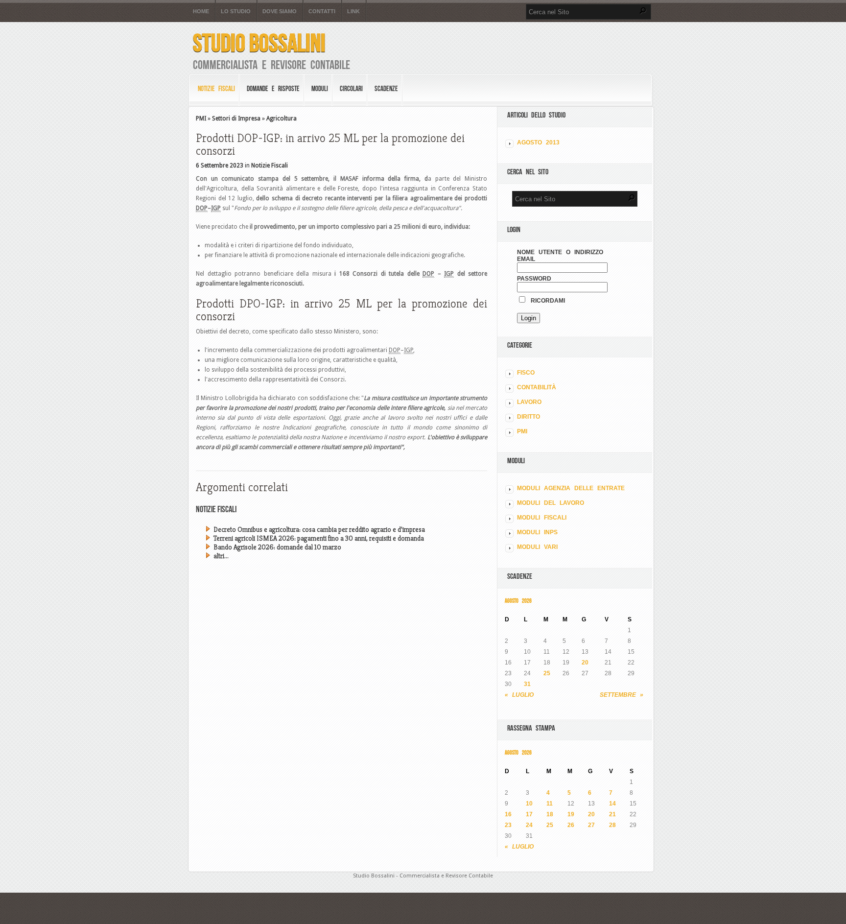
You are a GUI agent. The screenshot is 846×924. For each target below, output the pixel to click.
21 (612, 814)
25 (546, 673)
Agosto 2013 (538, 142)
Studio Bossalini (259, 42)
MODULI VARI (537, 547)
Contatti (321, 11)
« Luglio (519, 694)
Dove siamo (279, 11)
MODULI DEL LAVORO (550, 502)
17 (529, 814)
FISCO (526, 372)
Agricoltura (281, 118)
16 (508, 814)
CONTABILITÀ (536, 387)
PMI (201, 118)
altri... (221, 555)
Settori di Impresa (236, 118)
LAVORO (529, 402)
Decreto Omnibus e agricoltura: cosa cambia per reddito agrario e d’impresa (319, 529)
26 (570, 825)
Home (201, 11)
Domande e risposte (273, 89)
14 (612, 803)
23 (508, 825)
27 (591, 825)
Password (534, 278)
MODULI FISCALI (541, 517)
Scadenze (386, 89)
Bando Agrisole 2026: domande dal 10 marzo (277, 547)
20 (585, 662)
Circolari (351, 89)
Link (353, 11)
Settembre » (621, 694)
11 (549, 803)
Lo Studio (236, 11)
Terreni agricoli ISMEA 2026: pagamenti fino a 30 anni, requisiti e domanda (318, 538)
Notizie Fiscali (216, 89)
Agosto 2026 (518, 600)
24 (529, 825)
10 (529, 803)
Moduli (319, 89)
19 (570, 814)
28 (612, 825)
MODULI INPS (537, 532)
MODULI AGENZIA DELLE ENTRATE (571, 488)
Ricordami (546, 300)
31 (527, 684)
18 (549, 814)
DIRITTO (528, 416)
